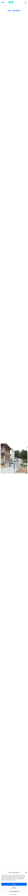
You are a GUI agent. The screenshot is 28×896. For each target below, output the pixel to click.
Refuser (14, 887)
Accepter (14, 884)
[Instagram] (10, 2)
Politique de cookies (13, 894)
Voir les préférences (14, 891)
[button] (26, 872)
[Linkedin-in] (12, 2)
